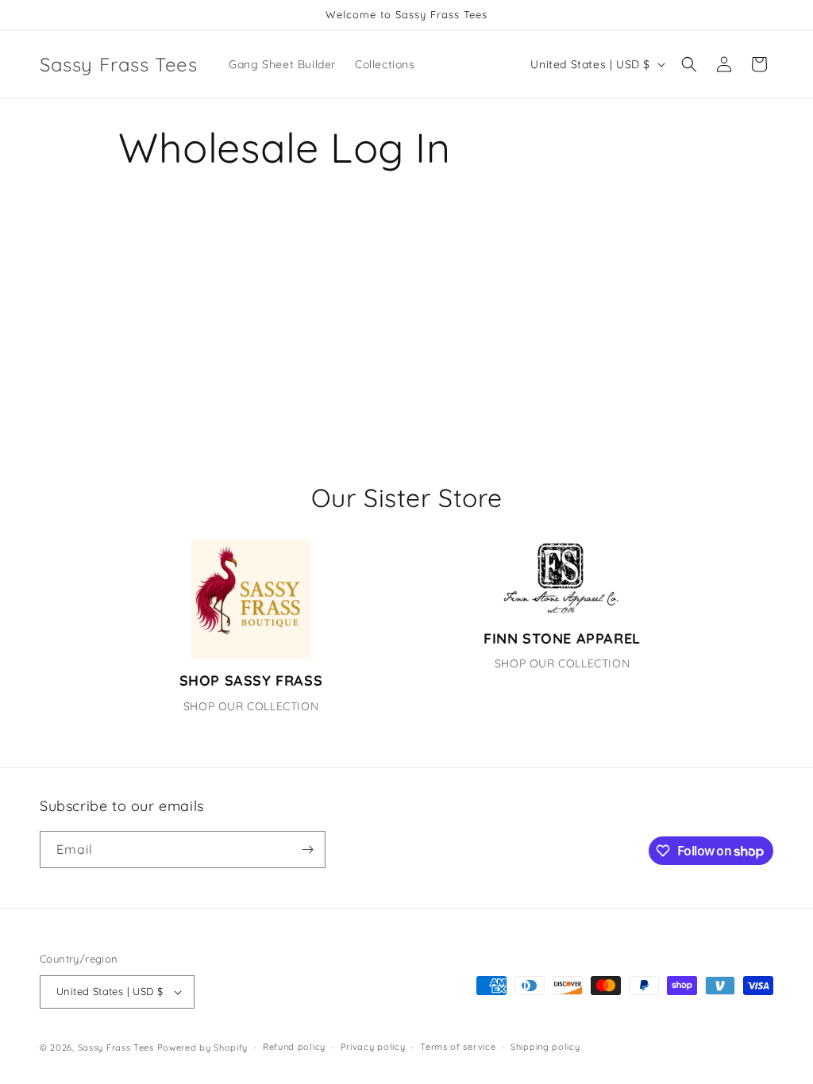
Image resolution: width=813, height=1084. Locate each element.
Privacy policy (373, 1046)
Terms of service (457, 1046)
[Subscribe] (307, 849)
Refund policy (294, 1046)
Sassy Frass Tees (116, 1047)
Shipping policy (545, 1046)
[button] (689, 64)
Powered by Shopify (203, 1047)
